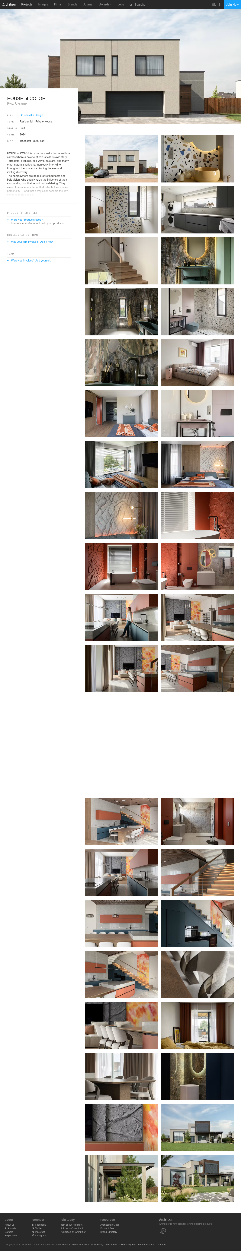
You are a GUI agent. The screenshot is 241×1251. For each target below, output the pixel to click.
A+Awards (10, 1228)
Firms (58, 4)
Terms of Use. (79, 1244)
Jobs (121, 4)
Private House (43, 121)
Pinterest (39, 1232)
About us (9, 1224)
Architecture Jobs (110, 1224)
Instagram (40, 1235)
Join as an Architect (71, 1224)
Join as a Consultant (72, 1228)
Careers (9, 1232)
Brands (72, 4)
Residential (26, 121)
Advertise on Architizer (73, 1232)
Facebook (40, 1224)
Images (43, 4)
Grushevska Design (31, 115)
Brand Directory (108, 1232)
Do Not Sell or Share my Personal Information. (129, 1244)
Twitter (38, 1228)
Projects (26, 4)
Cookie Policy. (96, 1244)
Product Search (108, 1228)
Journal (88, 4)
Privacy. (66, 1244)
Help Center (11, 1235)
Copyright (161, 1244)
